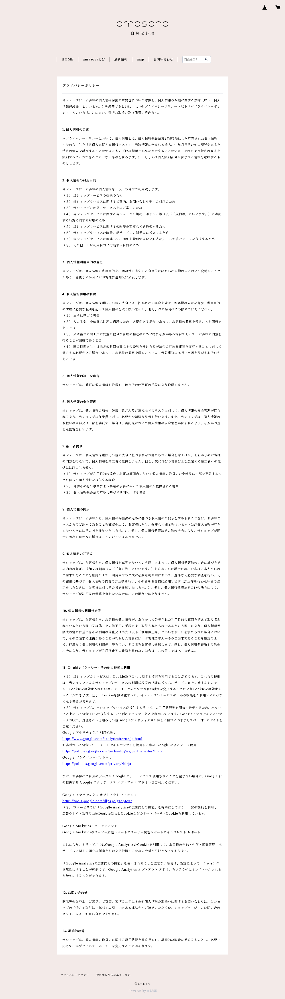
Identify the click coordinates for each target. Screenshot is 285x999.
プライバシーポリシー (75, 975)
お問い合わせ (163, 59)
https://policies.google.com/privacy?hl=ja (96, 764)
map (140, 59)
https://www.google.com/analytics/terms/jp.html (102, 739)
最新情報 (120, 59)
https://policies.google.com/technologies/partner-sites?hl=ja (112, 751)
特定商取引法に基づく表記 (113, 975)
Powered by (137, 991)
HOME (67, 59)
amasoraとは (94, 59)
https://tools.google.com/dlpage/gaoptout (97, 801)
